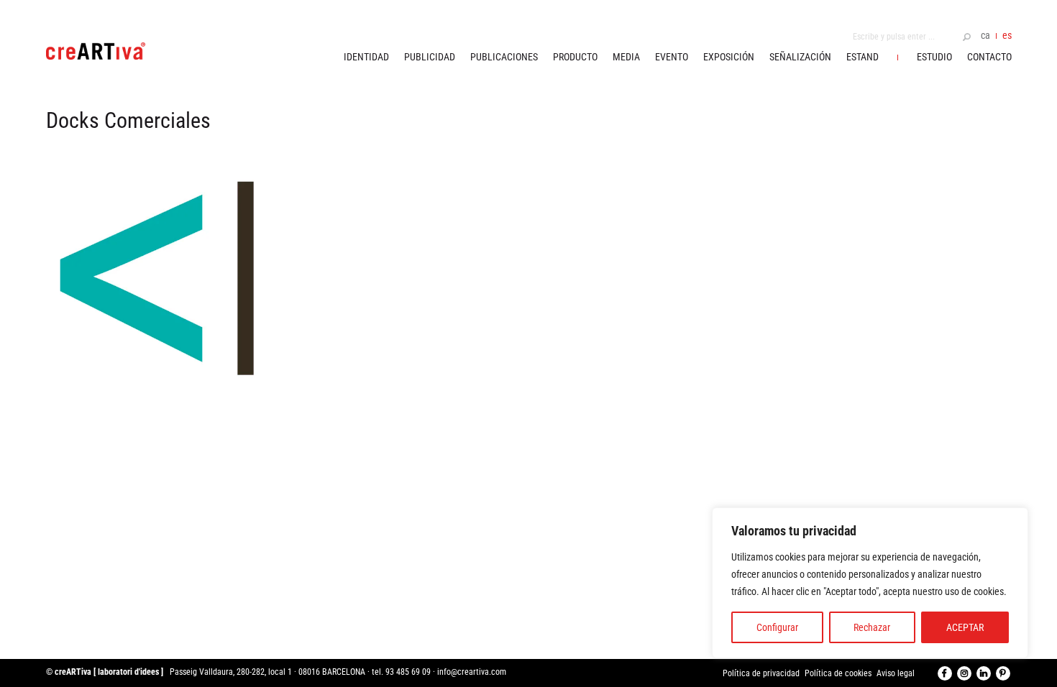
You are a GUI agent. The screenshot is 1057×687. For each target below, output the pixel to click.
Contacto (989, 57)
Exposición (728, 57)
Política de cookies (838, 673)
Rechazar (872, 627)
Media (626, 57)
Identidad (366, 57)
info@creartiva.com (471, 672)
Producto (575, 57)
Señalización (800, 57)
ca (985, 35)
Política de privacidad (761, 673)
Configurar (777, 627)
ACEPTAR (965, 627)
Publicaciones (504, 57)
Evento (671, 57)
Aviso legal (896, 673)
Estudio (934, 57)
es (1007, 35)
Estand (862, 57)
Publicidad (429, 57)
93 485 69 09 (408, 672)
